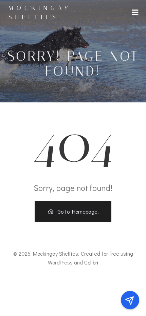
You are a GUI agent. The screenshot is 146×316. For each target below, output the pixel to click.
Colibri (91, 262)
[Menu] (135, 12)
